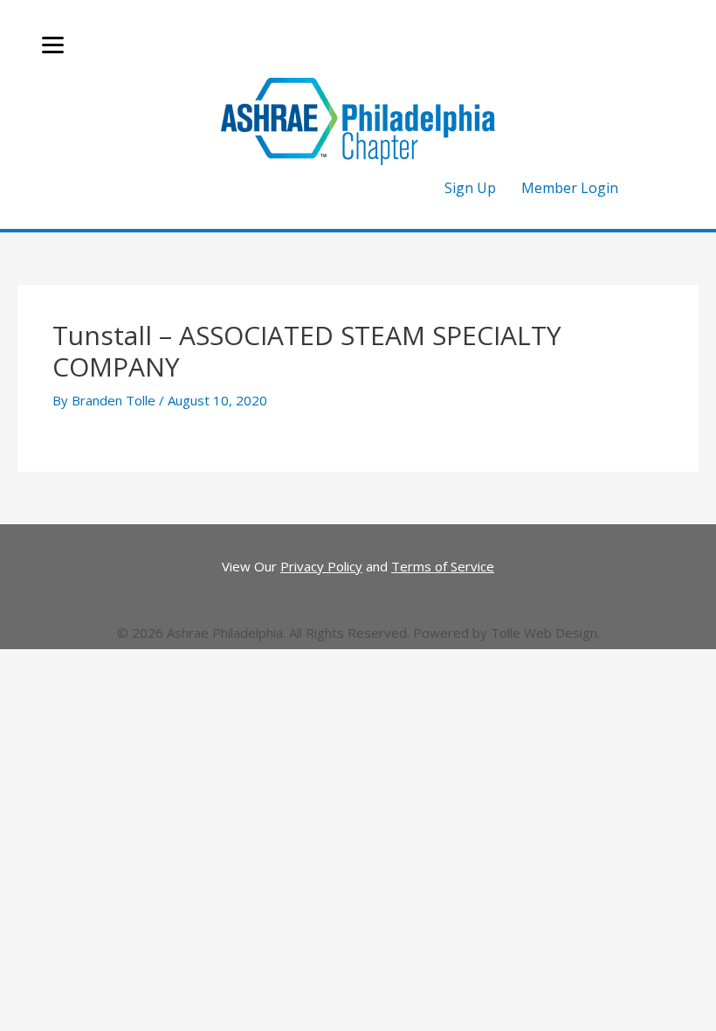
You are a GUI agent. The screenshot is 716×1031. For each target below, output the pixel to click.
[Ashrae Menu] (53, 45)
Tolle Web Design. (545, 632)
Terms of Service (442, 566)
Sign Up (470, 187)
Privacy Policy (321, 566)
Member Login (569, 187)
